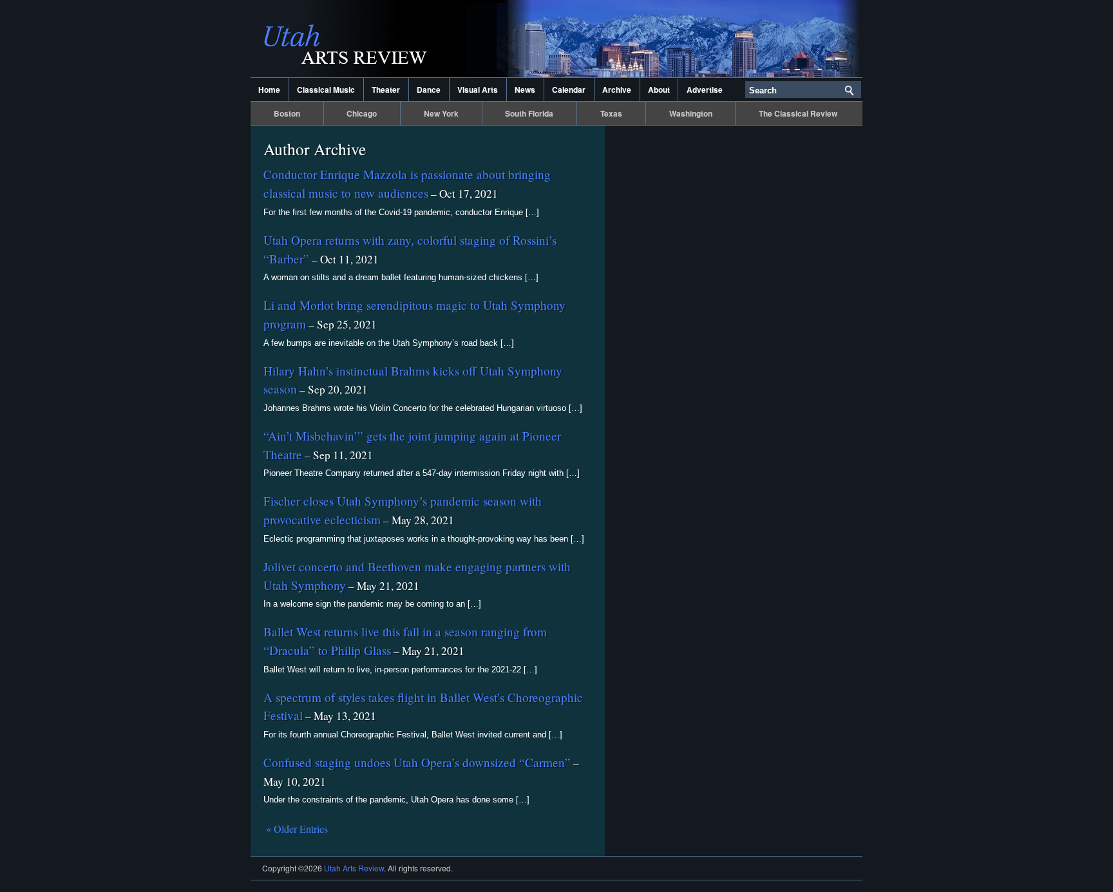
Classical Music (326, 89)
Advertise (705, 89)
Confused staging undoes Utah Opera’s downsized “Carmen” (417, 762)
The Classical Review (798, 113)
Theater (386, 89)
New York (441, 113)
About (659, 89)
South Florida (529, 113)
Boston (287, 113)
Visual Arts (477, 89)
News (525, 89)
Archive (616, 89)
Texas (611, 113)
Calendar (568, 89)
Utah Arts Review (379, 38)
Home (269, 89)
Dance (429, 89)
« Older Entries (297, 828)
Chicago (362, 113)
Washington (690, 113)
